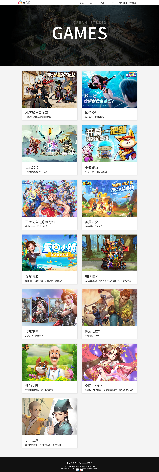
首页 (82, 2)
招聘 (113, 2)
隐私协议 (133, 2)
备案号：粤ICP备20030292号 (79, 462)
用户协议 (123, 2)
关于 (92, 2)
